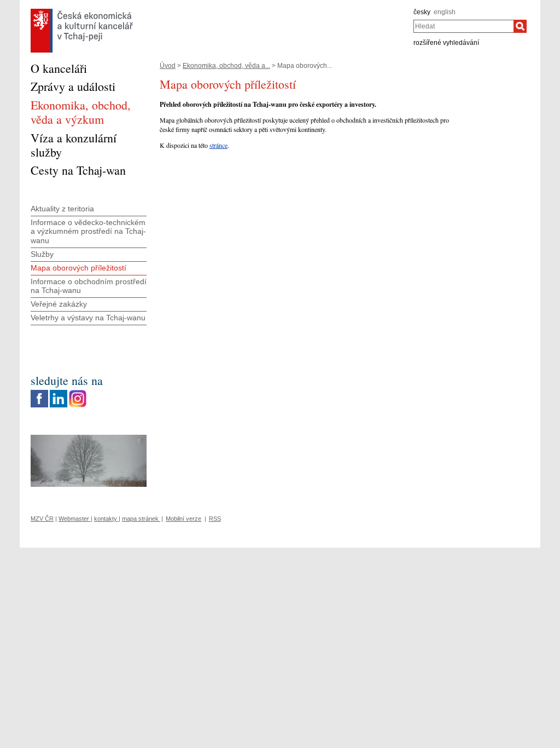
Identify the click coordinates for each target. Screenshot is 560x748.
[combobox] (463, 26)
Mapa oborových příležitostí (78, 267)
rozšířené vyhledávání (446, 42)
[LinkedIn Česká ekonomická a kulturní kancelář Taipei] (58, 392)
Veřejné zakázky (59, 304)
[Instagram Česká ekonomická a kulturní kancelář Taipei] (77, 392)
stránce (218, 145)
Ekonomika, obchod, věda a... (226, 66)
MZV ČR (42, 518)
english (445, 12)
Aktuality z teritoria (62, 208)
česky (421, 12)
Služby (42, 254)
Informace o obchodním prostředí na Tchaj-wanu (89, 286)
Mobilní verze (183, 518)
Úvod (168, 66)
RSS (215, 518)
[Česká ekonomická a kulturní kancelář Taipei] (82, 11)
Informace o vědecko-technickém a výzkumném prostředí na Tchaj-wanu (88, 231)
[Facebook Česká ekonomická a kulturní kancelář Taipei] (39, 392)
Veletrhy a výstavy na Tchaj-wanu (88, 317)
